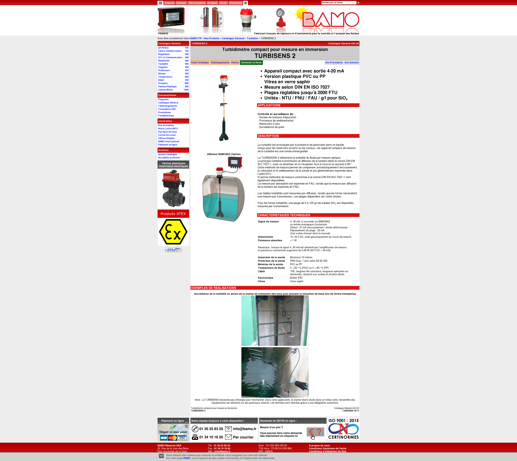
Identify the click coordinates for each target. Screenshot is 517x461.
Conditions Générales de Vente (327, 448)
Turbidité (252, 38)
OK (161, 456)
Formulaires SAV (167, 109)
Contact (223, 3)
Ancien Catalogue (167, 154)
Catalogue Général (233, 38)
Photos (235, 62)
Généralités (165, 121)
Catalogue (181, 3)
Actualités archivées (169, 157)
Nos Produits (211, 38)
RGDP (186, 458)
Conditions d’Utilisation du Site (327, 451)
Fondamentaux (166, 115)
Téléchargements (196, 3)
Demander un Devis (251, 62)
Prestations (164, 112)
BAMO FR (195, 38)
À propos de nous (319, 445)
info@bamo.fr (222, 451)
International (235, 3)
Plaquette (169, 3)
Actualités (212, 3)
